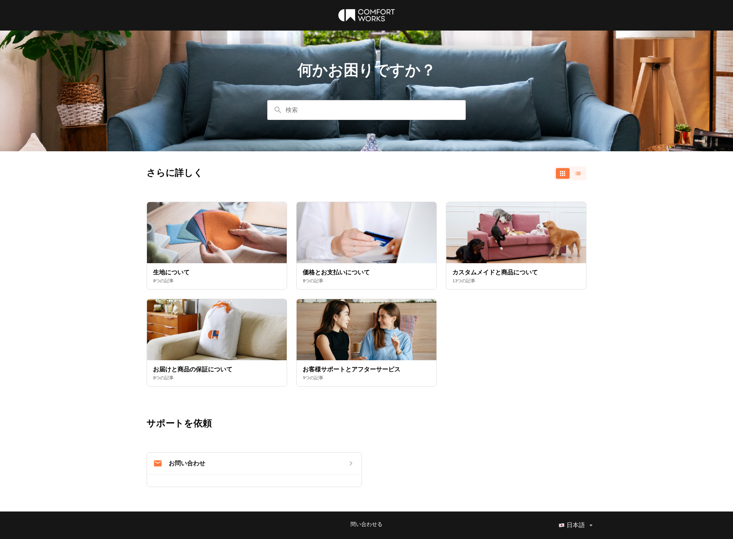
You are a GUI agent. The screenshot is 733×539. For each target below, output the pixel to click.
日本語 (576, 525)
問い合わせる (366, 524)
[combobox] (366, 110)
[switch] (570, 173)
